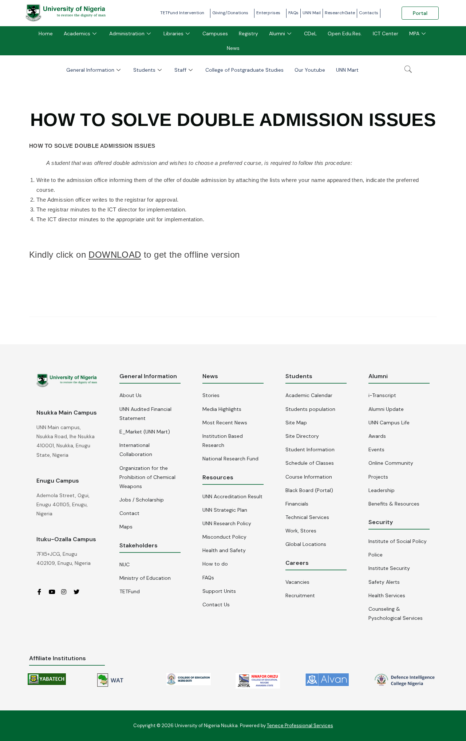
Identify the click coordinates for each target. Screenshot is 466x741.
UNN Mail (312, 13)
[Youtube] (54, 591)
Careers (297, 563)
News (233, 48)
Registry (248, 33)
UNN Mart (347, 70)
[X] (79, 591)
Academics (77, 33)
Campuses (215, 33)
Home (46, 33)
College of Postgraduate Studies (244, 70)
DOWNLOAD (114, 254)
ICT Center (385, 33)
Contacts (368, 13)
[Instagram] (66, 591)
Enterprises (268, 13)
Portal (420, 13)
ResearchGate (340, 13)
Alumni (277, 33)
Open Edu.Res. (345, 33)
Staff (180, 70)
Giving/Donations (230, 13)
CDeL (310, 33)
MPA (414, 33)
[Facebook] (41, 591)
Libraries (173, 33)
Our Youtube (310, 70)
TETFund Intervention (182, 13)
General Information (90, 70)
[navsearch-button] (408, 70)
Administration (127, 33)
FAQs (293, 13)
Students (144, 70)
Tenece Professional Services (300, 725)
